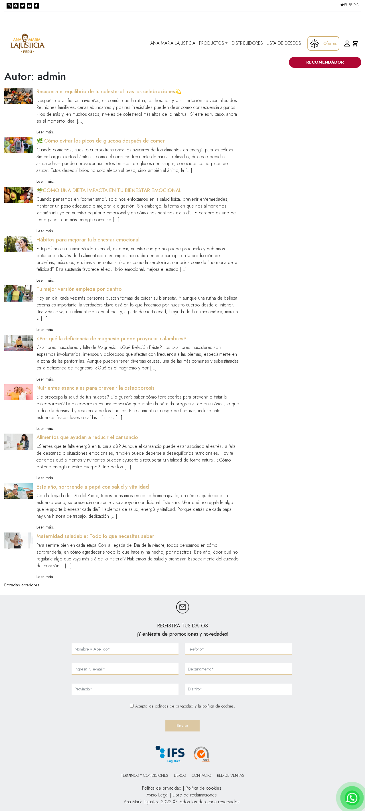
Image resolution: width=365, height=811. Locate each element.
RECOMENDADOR (325, 62)
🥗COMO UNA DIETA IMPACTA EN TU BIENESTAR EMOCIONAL (109, 190)
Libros (180, 775)
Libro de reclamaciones (195, 795)
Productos (211, 43)
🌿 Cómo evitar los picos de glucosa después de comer (100, 141)
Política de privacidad (161, 788)
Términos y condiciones (144, 775)
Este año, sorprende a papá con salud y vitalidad (92, 487)
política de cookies (218, 706)
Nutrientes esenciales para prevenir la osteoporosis (95, 388)
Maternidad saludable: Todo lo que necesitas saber (95, 536)
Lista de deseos (284, 43)
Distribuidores (247, 43)
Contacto (201, 775)
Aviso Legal (157, 795)
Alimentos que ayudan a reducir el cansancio (87, 437)
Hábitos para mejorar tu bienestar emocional (87, 239)
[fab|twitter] (22, 6)
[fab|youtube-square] (29, 6)
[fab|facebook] (16, 6)
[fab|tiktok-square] (36, 6)
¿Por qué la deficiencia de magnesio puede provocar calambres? (111, 338)
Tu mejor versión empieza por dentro (79, 289)
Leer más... (46, 132)
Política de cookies (203, 788)
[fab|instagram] (9, 6)
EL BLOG (351, 5)
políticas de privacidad (175, 706)
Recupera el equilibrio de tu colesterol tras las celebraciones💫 (108, 91)
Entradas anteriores (21, 585)
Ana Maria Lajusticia (172, 43)
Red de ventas (230, 775)
